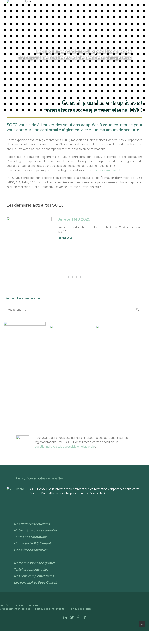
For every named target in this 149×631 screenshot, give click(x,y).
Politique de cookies (80, 608)
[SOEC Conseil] (26, 11)
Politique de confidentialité (49, 608)
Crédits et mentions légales (15, 608)
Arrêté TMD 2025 (74, 219)
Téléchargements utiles (31, 569)
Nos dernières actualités (32, 524)
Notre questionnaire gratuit (34, 563)
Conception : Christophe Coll (25, 605)
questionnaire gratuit (106, 170)
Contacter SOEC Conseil (32, 543)
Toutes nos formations (30, 537)
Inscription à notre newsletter (39, 478)
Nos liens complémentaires (34, 576)
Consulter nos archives (30, 550)
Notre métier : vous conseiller (35, 530)
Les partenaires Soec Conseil (35, 582)
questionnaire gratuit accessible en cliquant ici (65, 446)
